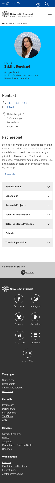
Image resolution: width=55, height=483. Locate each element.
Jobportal (7, 441)
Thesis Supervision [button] (16, 242)
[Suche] (47, 4)
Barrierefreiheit (9, 412)
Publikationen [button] (13, 186)
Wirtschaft (7, 391)
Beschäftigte (8, 383)
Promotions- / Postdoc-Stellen (17, 445)
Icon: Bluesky (19, 317)
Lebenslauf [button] (11, 195)
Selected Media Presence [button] (19, 223)
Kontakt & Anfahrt (11, 433)
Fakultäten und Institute (14, 466)
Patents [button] (9, 233)
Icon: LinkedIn (35, 335)
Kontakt (30, 272)
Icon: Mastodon (35, 317)
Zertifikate (7, 416)
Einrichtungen (9, 469)
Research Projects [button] (15, 205)
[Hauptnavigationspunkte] (50, 14)
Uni (3, 4)
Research (10, 174)
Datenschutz (8, 408)
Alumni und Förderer (12, 387)
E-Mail (10, 107)
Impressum (8, 404)
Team (8, 23)
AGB (4, 420)
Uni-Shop (7, 448)
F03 (13, 4)
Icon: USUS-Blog (27, 353)
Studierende (8, 379)
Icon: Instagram (35, 298)
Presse (5, 437)
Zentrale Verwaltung (12, 473)
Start (3, 23)
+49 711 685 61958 (17, 102)
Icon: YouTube (19, 335)
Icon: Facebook (19, 298)
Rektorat (6, 462)
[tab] (27, 186)
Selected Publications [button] (17, 214)
